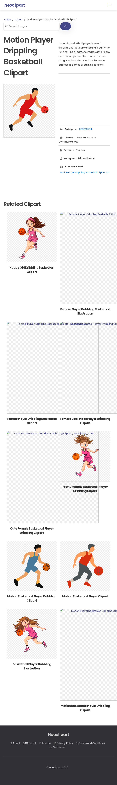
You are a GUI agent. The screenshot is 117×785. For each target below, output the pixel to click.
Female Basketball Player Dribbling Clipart (85, 421)
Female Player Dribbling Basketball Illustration (85, 311)
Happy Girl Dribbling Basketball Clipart (31, 269)
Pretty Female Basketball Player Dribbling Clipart (85, 489)
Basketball (85, 129)
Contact (31, 743)
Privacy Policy (64, 743)
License (46, 743)
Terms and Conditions (91, 743)
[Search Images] (65, 26)
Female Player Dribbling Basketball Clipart (32, 421)
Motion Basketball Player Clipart (85, 596)
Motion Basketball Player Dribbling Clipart (31, 598)
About (16, 743)
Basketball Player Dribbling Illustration (31, 666)
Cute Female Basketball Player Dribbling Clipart (32, 530)
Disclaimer (58, 747)
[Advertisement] (29, 164)
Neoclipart (55, 767)
